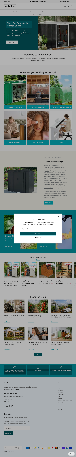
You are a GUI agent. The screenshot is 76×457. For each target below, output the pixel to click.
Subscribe (38, 234)
